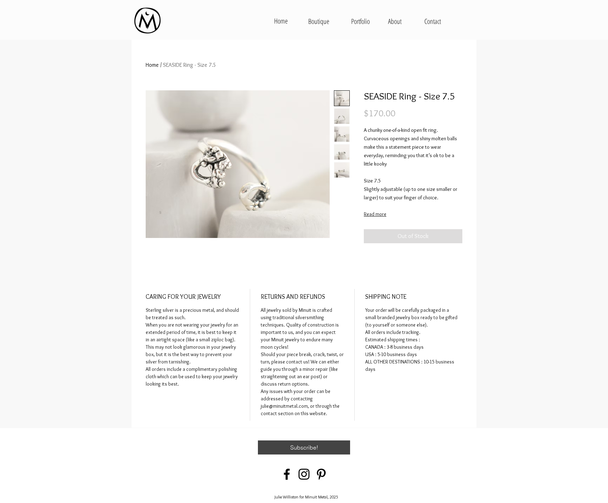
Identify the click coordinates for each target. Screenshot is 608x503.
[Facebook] (286, 474)
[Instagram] (304, 474)
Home (152, 65)
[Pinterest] (321, 474)
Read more (375, 214)
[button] (304, 447)
